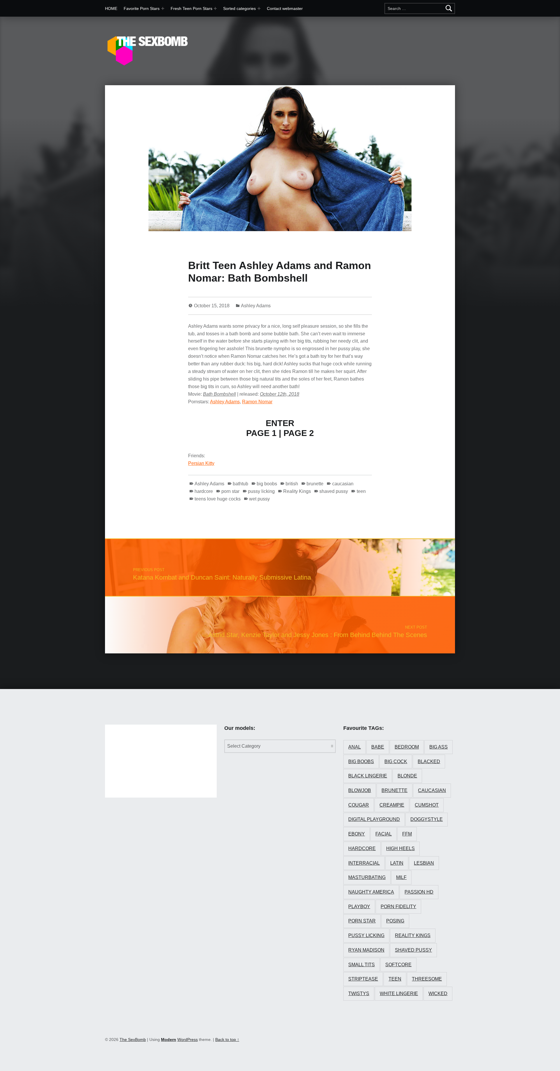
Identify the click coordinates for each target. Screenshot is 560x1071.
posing (395, 920)
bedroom (407, 746)
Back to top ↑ (227, 1039)
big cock (395, 761)
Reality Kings (297, 491)
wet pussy (259, 498)
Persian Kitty (201, 463)
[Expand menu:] (215, 8)
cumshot (427, 805)
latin (396, 863)
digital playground (374, 819)
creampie (391, 805)
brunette (315, 483)
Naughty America (371, 891)
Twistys (358, 993)
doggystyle (426, 819)
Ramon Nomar (257, 401)
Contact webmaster (285, 8)
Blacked (429, 761)
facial (383, 833)
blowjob (359, 790)
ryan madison (366, 950)
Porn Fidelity (398, 906)
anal (354, 746)
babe (377, 746)
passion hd (419, 891)
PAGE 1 (261, 433)
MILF (401, 877)
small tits (361, 964)
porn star (230, 491)
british (292, 483)
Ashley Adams (256, 305)
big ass (438, 746)
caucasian (342, 483)
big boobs (267, 483)
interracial (364, 863)
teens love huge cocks (218, 498)
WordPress (187, 1039)
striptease (363, 978)
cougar (358, 805)
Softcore (398, 964)
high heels (400, 848)
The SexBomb (133, 1039)
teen (361, 491)
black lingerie (367, 775)
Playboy (359, 906)
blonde (407, 775)
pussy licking (261, 491)
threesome (427, 978)
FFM (407, 833)
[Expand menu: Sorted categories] (259, 8)
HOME (111, 8)
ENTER (280, 423)
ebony (356, 833)
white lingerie (399, 993)
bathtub (240, 483)
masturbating (367, 877)
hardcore (204, 491)
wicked (437, 993)
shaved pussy (333, 491)
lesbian (424, 863)
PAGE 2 (299, 433)
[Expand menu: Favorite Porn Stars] (162, 8)
